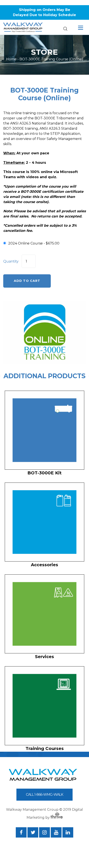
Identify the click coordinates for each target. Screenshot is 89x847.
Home (11, 59)
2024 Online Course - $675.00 (33, 243)
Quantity (11, 261)
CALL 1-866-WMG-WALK (44, 794)
